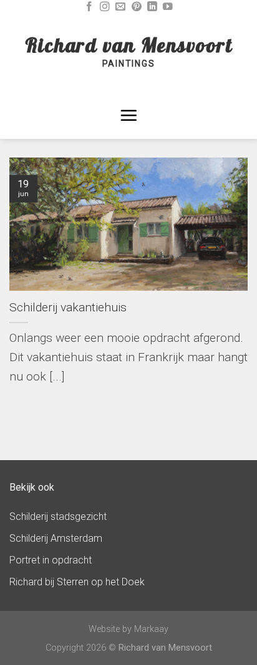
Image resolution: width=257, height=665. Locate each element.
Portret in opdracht (50, 560)
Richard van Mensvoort (129, 45)
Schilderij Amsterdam (55, 538)
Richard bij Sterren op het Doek (77, 582)
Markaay (151, 629)
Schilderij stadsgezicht (58, 516)
